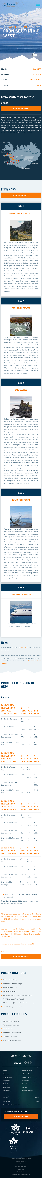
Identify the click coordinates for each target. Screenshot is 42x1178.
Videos (36, 1097)
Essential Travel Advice (21, 1166)
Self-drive (6, 1084)
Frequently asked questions (11, 1105)
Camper (24, 1087)
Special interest (26, 1077)
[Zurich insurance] (27, 1129)
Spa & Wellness (26, 1084)
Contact (5, 1097)
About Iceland (7, 1077)
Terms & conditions (21, 1161)
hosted (14, 1174)
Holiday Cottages (27, 1090)
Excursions (25, 1080)
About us (6, 1074)
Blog (37, 1101)
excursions (24, 647)
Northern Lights (27, 1070)
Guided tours (7, 1087)
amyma (28, 1174)
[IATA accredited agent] (14, 1129)
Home (5, 1070)
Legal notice (21, 1163)
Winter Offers (26, 1074)
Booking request (21, 108)
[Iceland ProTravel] (13, 4)
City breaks (6, 1080)
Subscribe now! (21, 1116)
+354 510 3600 (24, 1055)
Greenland (6, 1090)
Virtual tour (6, 1101)
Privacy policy (21, 1169)
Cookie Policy (21, 1171)
